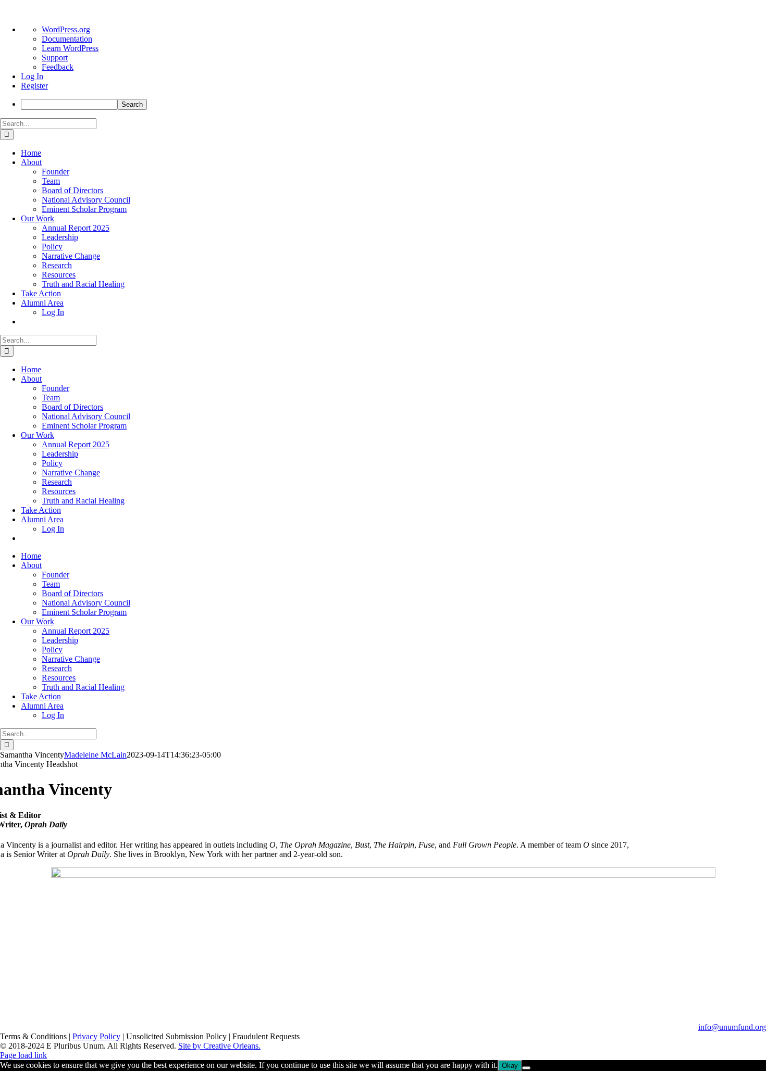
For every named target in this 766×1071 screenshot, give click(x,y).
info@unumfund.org (732, 1027)
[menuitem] (393, 104)
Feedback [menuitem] (57, 66)
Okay (510, 1065)
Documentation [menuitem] (67, 38)
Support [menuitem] (55, 57)
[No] (526, 1067)
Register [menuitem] (34, 85)
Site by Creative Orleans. (219, 1045)
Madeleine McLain (95, 754)
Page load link (23, 1055)
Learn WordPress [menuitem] (70, 48)
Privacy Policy (96, 1036)
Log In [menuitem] (32, 76)
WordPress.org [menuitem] (66, 29)
